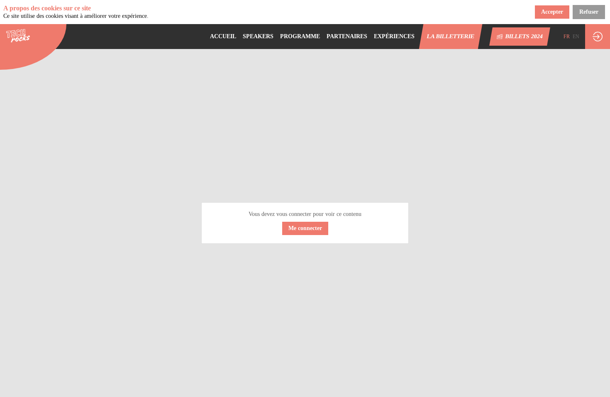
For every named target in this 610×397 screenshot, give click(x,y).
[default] (300, 36)
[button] (451, 36)
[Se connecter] (597, 36)
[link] (223, 36)
